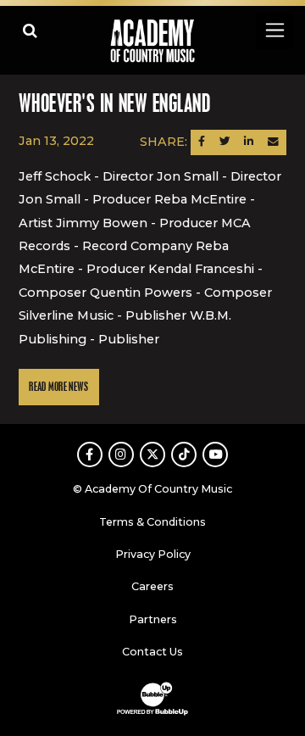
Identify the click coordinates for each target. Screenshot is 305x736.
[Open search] (30, 30)
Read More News (58, 387)
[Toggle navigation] (274, 30)
